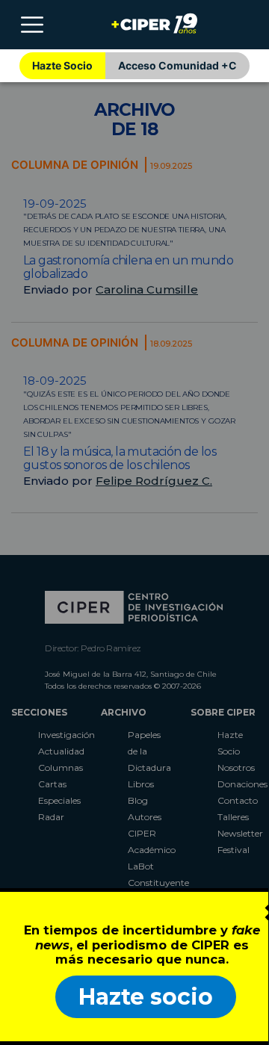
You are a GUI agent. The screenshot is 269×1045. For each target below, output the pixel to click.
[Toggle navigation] (32, 24)
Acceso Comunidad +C (177, 65)
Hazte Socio (62, 65)
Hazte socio (145, 997)
